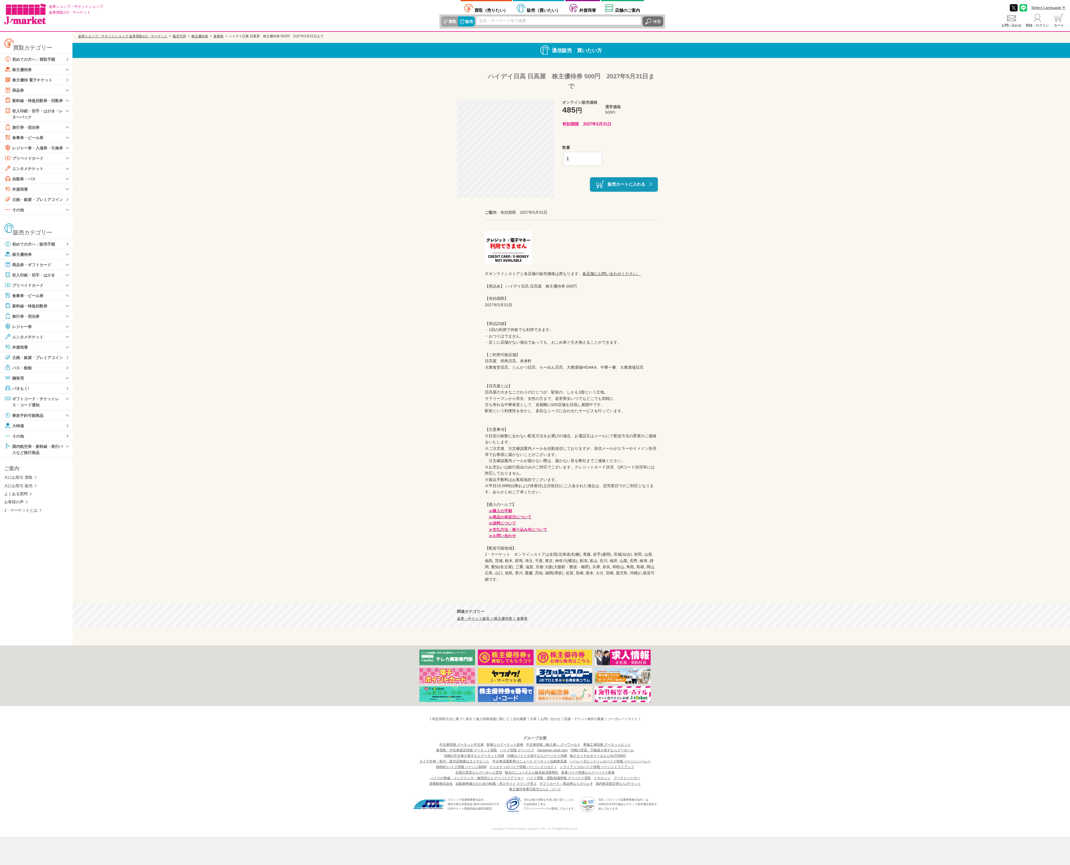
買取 (452, 21)
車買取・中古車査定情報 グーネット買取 (466, 750)
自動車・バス (24, 179)
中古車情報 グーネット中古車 (461, 745)
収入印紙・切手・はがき (33, 275)
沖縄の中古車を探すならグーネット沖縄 (474, 756)
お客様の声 (14, 502)
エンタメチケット (27, 168)
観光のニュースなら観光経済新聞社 (531, 772)
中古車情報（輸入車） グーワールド (553, 745)
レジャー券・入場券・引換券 (37, 148)
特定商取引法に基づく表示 (452, 719)
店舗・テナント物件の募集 (584, 719)
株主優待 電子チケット (32, 80)
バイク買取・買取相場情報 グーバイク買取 (559, 778)
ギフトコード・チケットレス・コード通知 (35, 402)
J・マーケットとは (20, 510)
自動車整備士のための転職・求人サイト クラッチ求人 (496, 784)
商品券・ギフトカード (31, 265)
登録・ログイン (1037, 25)
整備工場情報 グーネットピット (607, 745)
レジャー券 (22, 326)
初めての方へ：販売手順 (33, 244)
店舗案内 (627, 10)
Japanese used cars (552, 750)
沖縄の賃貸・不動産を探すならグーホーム (602, 750)
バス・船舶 (22, 368)
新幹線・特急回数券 (29, 306)
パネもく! (20, 388)
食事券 (218, 36)
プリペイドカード (27, 158)
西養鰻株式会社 (441, 784)
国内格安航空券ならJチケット (618, 784)
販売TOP (179, 36)
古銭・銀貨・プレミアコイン (37, 199)
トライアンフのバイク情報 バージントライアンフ (597, 767)
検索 (657, 21)
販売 (469, 21)
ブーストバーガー (626, 778)
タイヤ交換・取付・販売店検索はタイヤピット (454, 761)
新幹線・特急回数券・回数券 (37, 100)
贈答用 (18, 378)
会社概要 (519, 719)
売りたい (491, 10)
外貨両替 (587, 10)
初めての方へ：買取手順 (33, 59)
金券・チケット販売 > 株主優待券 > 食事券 (492, 619)
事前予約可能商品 (27, 415)
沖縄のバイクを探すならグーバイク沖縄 (537, 756)
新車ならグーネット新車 (505, 745)
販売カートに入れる (626, 184)
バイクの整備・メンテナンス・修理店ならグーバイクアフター (477, 778)
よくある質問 (16, 494)
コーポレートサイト (623, 719)
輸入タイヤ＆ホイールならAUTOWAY (598, 756)
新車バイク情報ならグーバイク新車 (588, 772)
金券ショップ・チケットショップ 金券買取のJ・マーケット (122, 36)
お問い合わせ (1011, 25)
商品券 (18, 90)
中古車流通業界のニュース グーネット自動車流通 (529, 761)
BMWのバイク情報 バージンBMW (461, 767)
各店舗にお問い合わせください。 (611, 273)
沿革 (533, 719)
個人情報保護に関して (492, 719)
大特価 (18, 425)
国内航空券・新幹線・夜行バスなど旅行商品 (37, 449)
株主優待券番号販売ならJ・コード (535, 789)
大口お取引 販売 (18, 485)
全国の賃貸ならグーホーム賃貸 (478, 772)
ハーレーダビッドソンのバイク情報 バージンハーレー (610, 761)
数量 (566, 147)
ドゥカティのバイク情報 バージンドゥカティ (523, 767)
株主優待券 (22, 69)
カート (1059, 25)
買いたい (543, 10)
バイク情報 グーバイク (517, 750)
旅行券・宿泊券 (26, 127)
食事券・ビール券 (27, 137)
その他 (18, 210)
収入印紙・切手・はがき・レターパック (37, 114)
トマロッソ (602, 778)
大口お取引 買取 (18, 477)
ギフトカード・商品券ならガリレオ (566, 784)
